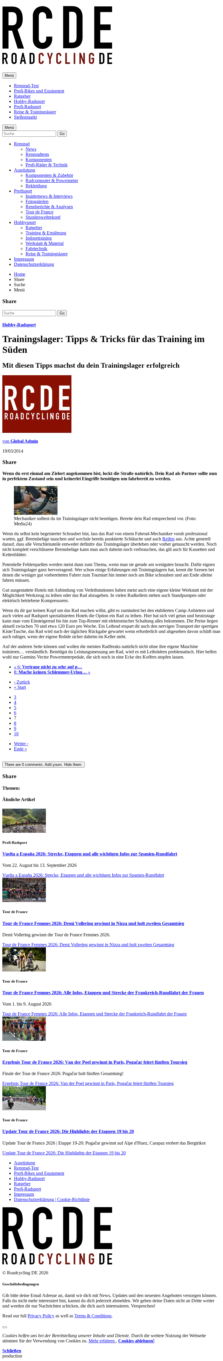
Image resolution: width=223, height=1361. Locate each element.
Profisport (23, 190)
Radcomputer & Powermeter (52, 180)
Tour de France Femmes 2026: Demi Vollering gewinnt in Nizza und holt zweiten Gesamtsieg (93, 923)
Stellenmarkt (25, 117)
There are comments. (43, 764)
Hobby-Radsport (29, 101)
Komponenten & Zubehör (49, 175)
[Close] (4, 1327)
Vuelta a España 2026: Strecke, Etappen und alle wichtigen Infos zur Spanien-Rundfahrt (89, 853)
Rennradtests (37, 154)
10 (16, 733)
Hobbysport (25, 222)
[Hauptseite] (57, 61)
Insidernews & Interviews (49, 196)
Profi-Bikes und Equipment (39, 90)
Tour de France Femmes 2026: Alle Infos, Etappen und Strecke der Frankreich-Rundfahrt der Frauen (103, 992)
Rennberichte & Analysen (49, 206)
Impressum (24, 259)
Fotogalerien (37, 201)
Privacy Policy (41, 1315)
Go (62, 133)
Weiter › (21, 743)
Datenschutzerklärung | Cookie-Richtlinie (52, 1199)
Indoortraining (39, 238)
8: (52, 672)
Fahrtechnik (36, 248)
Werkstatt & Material (45, 243)
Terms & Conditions (93, 1315)
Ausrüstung (24, 170)
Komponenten (39, 159)
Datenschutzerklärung (34, 264)
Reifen (168, 538)
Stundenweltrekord (43, 217)
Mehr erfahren (102, 1340)
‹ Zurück (22, 681)
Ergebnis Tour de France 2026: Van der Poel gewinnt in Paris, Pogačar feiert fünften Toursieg (94, 1062)
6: (48, 666)
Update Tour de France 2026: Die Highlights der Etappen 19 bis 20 (68, 1131)
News (31, 149)
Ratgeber (22, 96)
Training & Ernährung (46, 232)
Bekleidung (36, 185)
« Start (20, 687)
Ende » (20, 748)
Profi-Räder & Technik (47, 164)
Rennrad (22, 143)
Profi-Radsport (27, 106)
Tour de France (39, 211)
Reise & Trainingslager (35, 111)
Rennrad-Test (26, 85)
